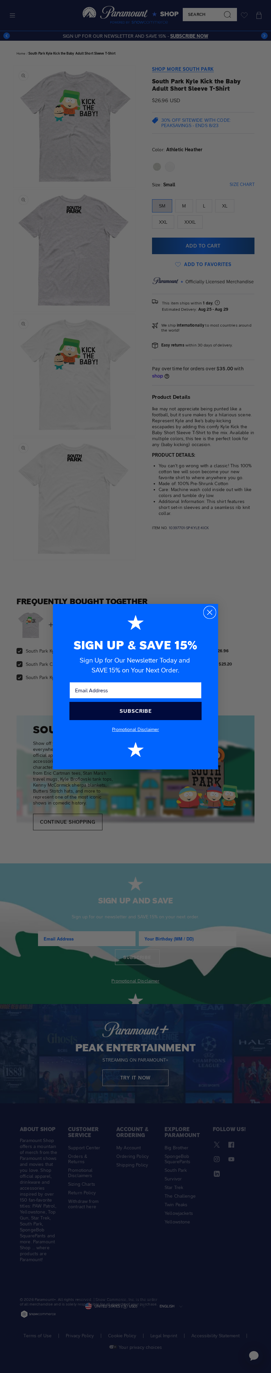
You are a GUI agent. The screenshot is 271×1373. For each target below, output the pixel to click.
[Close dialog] (209, 612)
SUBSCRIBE (136, 711)
